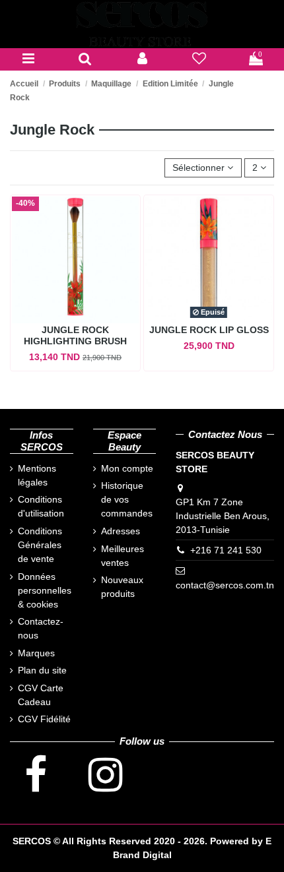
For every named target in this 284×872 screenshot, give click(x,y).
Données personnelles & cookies (44, 590)
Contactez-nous (40, 628)
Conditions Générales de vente (40, 545)
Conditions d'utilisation (41, 506)
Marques (36, 653)
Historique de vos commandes (127, 499)
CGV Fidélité (44, 719)
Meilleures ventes (122, 556)
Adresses (120, 531)
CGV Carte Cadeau (40, 695)
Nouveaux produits (122, 587)
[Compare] (60, 309)
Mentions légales (37, 475)
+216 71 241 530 (226, 550)
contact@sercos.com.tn (225, 585)
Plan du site (42, 670)
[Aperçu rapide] (75, 328)
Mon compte (127, 468)
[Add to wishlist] (85, 309)
